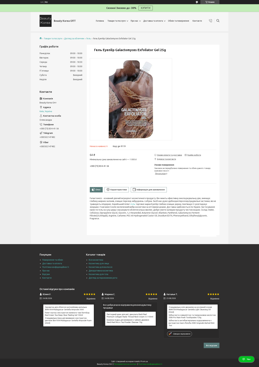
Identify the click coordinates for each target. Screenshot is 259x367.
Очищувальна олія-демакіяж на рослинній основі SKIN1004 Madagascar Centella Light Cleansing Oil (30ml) (190, 309)
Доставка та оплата (153, 21)
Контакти (197, 21)
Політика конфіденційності (55, 267)
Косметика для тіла (98, 274)
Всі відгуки (211, 345)
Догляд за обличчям (74, 38)
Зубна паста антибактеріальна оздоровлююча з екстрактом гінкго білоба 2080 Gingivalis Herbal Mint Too (191, 322)
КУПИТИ (145, 8)
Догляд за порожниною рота (103, 278)
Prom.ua (144, 361)
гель (133, 204)
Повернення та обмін (52, 260)
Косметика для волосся (100, 267)
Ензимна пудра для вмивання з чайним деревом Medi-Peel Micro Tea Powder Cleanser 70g (128, 321)
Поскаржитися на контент (125, 364)
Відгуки (46, 274)
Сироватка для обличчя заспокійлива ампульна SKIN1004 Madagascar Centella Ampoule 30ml (66, 308)
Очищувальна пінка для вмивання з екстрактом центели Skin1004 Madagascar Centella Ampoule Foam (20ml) (68, 320)
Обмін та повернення (178, 21)
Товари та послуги (116, 21)
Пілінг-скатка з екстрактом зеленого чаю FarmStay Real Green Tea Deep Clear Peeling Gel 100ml (67, 314)
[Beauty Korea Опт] (46, 21)
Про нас (134, 21)
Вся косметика (96, 260)
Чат (249, 359)
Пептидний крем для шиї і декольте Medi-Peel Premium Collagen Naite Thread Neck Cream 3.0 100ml (130, 315)
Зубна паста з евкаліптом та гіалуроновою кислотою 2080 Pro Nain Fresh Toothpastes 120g (192, 316)
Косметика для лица (99, 263)
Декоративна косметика (101, 270)
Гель (88, 38)
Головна (100, 21)
